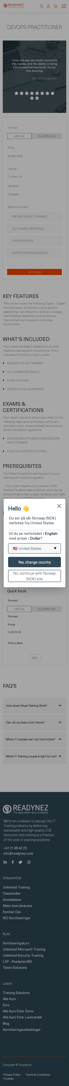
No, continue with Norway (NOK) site (34, 575)
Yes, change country (34, 562)
